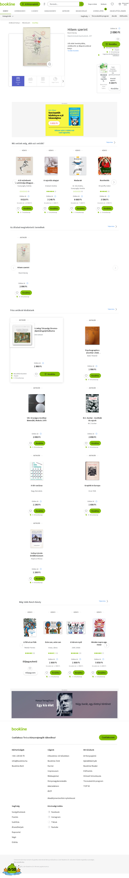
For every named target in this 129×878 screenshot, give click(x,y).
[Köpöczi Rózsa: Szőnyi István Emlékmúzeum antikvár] (36, 538)
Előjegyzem (30, 672)
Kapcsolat (16, 832)
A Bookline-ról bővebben (58, 756)
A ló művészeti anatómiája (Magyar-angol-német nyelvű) (24, 181)
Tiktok (54, 822)
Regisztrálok (92, 4)
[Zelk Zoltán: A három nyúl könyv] (76, 627)
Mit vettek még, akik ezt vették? (28, 143)
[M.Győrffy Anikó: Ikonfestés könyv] (104, 166)
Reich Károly (23, 273)
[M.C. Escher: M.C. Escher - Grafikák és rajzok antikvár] (92, 403)
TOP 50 (86, 786)
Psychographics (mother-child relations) (92, 351)
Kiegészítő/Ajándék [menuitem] (118, 11)
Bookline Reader (90, 766)
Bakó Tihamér (92, 356)
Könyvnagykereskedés (57, 781)
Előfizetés (123, 16)
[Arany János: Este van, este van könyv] (53, 627)
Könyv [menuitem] (5, 11)
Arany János (53, 647)
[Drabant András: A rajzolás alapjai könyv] (51, 166)
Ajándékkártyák (90, 761)
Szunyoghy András (24, 186)
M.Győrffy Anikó (104, 186)
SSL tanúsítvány (19, 862)
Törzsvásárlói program (100, 16)
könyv (24, 150)
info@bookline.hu (19, 761)
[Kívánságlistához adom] (118, 39)
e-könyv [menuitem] (35, 11)
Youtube (54, 827)
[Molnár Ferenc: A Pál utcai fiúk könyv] (30, 627)
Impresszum (53, 771)
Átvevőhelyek (17, 827)
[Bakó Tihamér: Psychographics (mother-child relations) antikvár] (92, 336)
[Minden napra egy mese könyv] (99, 627)
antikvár (23, 237)
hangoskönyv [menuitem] (50, 11)
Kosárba (113, 44)
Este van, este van (53, 642)
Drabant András (51, 186)
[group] (18, 81)
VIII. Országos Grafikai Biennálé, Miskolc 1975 (36, 419)
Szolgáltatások (18, 812)
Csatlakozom (108, 737)
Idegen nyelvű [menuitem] (81, 11)
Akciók (114, 16)
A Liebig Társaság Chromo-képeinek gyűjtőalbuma (46, 329)
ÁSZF (50, 791)
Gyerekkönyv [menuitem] (19, 11)
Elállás (15, 842)
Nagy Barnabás (36, 491)
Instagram (55, 817)
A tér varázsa (36, 485)
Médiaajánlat (53, 776)
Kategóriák (7, 16)
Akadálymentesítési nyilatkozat (61, 798)
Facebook (55, 812)
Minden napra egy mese (99, 643)
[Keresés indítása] (81, 4)
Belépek (103, 4)
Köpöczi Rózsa (36, 559)
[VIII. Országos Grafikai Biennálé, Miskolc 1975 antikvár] (36, 403)
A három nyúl (76, 642)
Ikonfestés (104, 180)
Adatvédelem (53, 786)
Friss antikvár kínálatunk (22, 310)
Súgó (14, 837)
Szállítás (15, 822)
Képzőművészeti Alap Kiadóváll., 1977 (80, 36)
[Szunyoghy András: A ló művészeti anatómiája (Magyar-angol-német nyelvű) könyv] (24, 166)
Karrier (51, 766)
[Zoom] (49, 64)
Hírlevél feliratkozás (92, 776)
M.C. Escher (92, 423)
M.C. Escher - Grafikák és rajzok (92, 419)
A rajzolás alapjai (51, 180)
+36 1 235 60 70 (18, 756)
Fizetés (15, 817)
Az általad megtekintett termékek (27, 227)
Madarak (78, 180)
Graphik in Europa (92, 485)
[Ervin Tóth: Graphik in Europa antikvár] (92, 471)
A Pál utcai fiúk (29, 642)
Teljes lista (109, 142)
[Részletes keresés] (44, 4)
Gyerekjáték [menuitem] (99, 10)
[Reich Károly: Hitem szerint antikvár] (36, 46)
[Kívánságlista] (112, 4)
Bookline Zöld (54, 761)
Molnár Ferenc (30, 647)
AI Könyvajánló (31, 4)
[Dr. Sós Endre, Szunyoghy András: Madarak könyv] (78, 166)
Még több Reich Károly (30, 602)
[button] (62, 81)
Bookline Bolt (18, 766)
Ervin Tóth (92, 491)
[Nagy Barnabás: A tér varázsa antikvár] (36, 471)
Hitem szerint (23, 267)
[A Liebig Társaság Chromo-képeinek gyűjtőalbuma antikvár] (22, 335)
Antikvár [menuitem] (65, 11)
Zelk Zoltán (76, 647)
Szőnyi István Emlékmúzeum (36, 554)
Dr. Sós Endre (78, 186)
